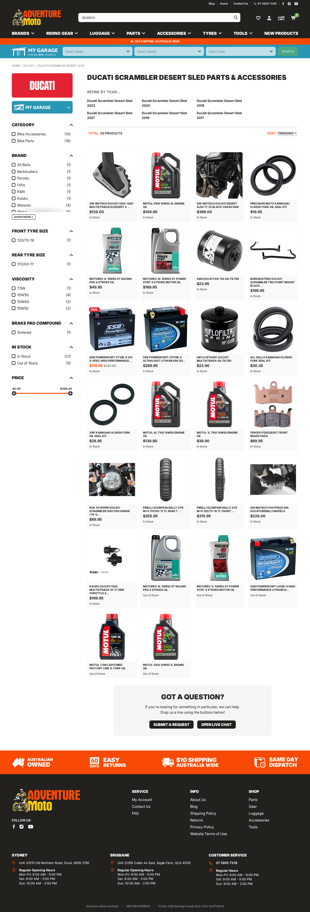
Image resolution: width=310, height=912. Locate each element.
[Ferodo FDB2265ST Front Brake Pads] (273, 404)
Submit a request (171, 724)
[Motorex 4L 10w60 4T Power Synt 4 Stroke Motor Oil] (165, 250)
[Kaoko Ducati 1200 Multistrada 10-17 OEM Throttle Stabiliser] (112, 558)
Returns (196, 820)
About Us (198, 799)
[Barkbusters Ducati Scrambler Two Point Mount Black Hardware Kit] (273, 250)
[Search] (235, 17)
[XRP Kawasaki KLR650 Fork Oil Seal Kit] (112, 404)
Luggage (256, 813)
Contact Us (141, 806)
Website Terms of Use (208, 833)
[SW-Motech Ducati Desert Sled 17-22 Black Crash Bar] (219, 175)
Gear (253, 806)
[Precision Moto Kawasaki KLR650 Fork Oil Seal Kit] (273, 175)
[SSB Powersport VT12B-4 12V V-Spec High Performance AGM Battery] (112, 329)
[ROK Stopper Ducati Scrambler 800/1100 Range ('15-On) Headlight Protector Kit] (112, 479)
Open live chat (216, 724)
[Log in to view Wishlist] (259, 17)
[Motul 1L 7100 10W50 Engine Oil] (219, 404)
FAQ (135, 813)
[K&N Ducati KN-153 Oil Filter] (219, 250)
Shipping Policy (203, 813)
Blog (194, 806)
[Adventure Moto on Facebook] (283, 3)
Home (16, 65)
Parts (253, 799)
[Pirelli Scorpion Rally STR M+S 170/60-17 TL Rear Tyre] (165, 479)
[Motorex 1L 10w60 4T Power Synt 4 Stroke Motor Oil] (219, 558)
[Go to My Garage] (280, 18)
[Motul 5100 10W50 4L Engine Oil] (165, 175)
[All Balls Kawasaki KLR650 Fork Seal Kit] (273, 329)
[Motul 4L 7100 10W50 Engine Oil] (165, 404)
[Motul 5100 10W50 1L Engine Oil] (165, 636)
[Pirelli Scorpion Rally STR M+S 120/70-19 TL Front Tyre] (219, 479)
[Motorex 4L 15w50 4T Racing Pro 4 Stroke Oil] (165, 558)
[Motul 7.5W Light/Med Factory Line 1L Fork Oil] (112, 636)
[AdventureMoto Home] (46, 801)
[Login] (269, 17)
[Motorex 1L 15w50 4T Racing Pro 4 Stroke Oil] (112, 250)
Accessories (259, 820)
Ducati (28, 65)
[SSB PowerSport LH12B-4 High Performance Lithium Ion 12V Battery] (273, 558)
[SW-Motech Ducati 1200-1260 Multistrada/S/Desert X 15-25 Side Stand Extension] (112, 175)
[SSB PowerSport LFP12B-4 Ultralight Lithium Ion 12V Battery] (165, 329)
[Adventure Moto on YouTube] (296, 4)
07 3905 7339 (226, 863)
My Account (142, 799)
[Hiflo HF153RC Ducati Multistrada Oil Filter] (219, 329)
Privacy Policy (202, 827)
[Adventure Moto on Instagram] (289, 3)
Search (288, 51)
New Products (281, 33)
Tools (253, 827)
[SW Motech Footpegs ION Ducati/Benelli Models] (273, 479)
